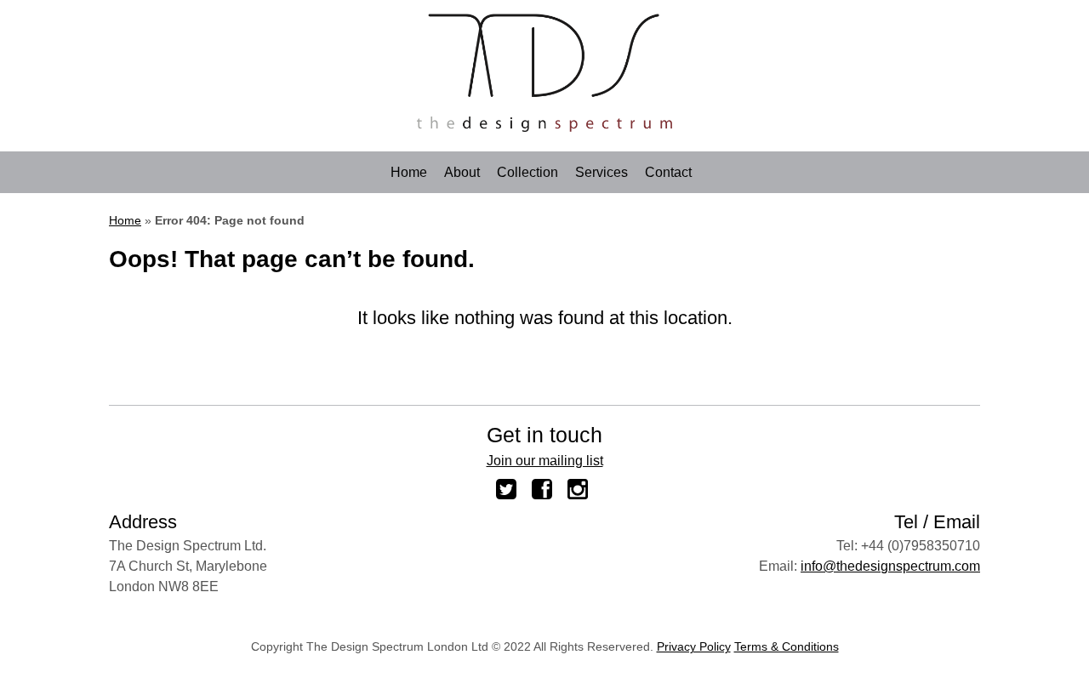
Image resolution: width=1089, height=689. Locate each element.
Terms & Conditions (786, 646)
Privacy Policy (694, 646)
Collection (527, 172)
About (462, 172)
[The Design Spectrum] (544, 127)
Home (409, 172)
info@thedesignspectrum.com (890, 566)
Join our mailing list (545, 460)
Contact (668, 172)
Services (601, 172)
